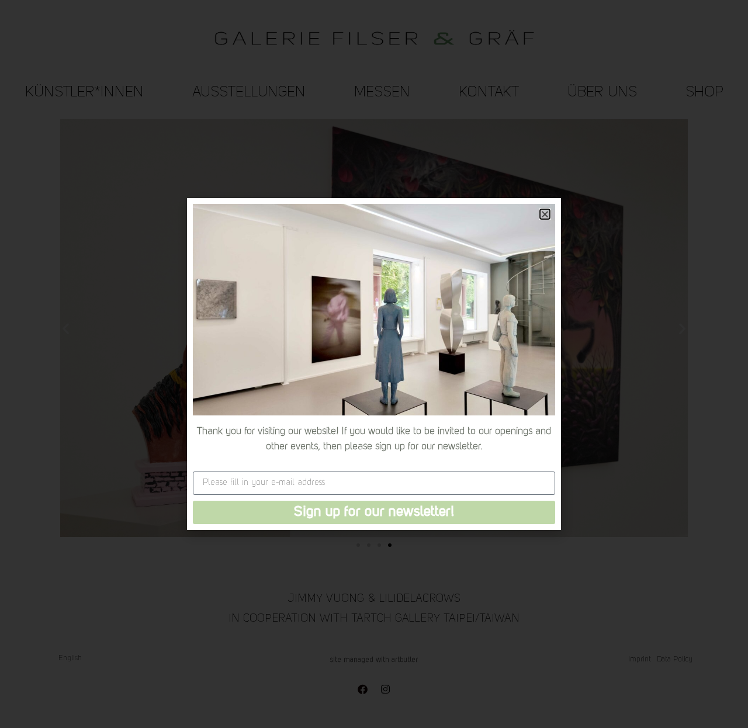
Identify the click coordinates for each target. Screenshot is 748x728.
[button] (545, 214)
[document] (374, 364)
